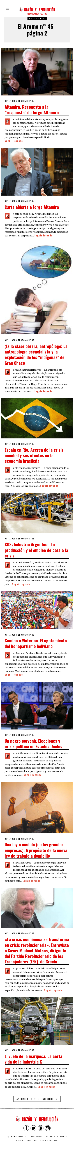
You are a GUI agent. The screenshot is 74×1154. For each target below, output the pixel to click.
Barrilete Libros (56, 1136)
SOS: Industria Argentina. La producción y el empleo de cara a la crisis (36, 550)
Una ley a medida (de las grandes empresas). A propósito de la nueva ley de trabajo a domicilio (36, 850)
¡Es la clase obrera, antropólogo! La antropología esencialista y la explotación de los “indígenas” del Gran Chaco (36, 354)
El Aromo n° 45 (26, 101)
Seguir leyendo (14, 141)
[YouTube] (40, 1128)
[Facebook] (26, 1128)
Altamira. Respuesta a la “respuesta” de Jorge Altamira (32, 109)
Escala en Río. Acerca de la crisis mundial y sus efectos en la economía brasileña (34, 455)
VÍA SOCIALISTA (49, 1140)
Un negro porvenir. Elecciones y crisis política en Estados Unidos (33, 743)
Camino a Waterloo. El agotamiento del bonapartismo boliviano (36, 643)
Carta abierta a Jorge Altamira (32, 207)
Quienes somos (16, 1136)
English (32, 1140)
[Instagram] (48, 1128)
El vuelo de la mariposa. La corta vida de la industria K (33, 1059)
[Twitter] (33, 1128)
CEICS (19, 1140)
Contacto (36, 1136)
